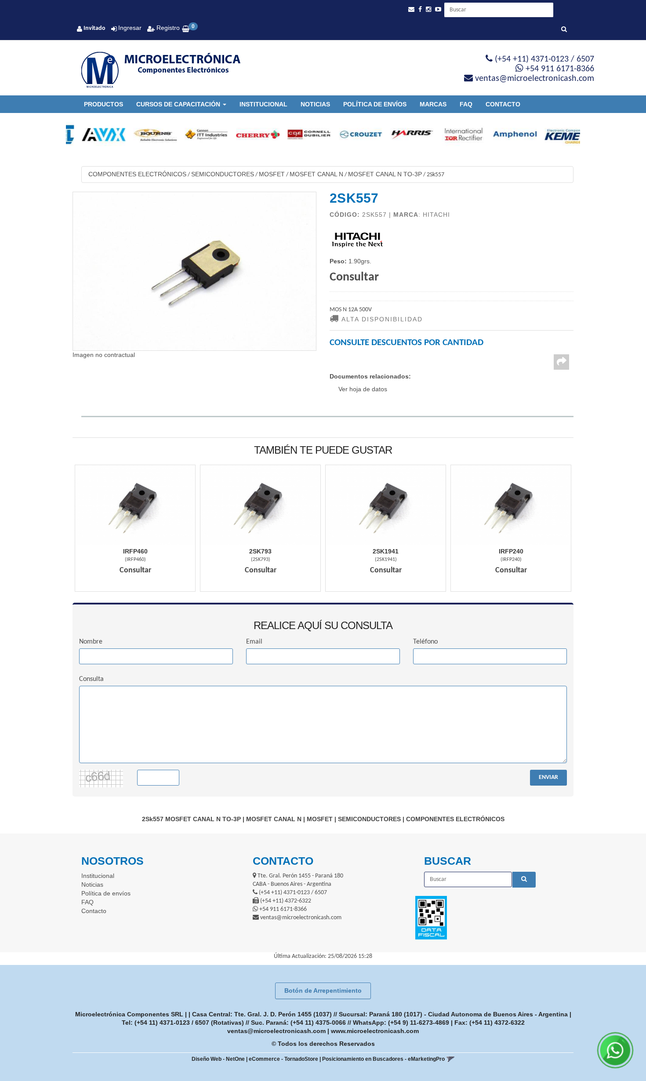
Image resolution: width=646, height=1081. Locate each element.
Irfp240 (511, 551)
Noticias (315, 104)
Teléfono (425, 641)
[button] (411, 9)
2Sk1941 (386, 551)
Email (254, 641)
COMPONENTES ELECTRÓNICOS (137, 174)
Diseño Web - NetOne (218, 1059)
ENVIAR (548, 777)
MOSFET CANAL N (316, 174)
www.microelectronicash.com (375, 1030)
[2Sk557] (194, 271)
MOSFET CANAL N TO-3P (385, 174)
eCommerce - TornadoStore (283, 1059)
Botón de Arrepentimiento (323, 990)
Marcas (433, 104)
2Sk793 (260, 551)
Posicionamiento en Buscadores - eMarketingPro (383, 1059)
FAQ (466, 104)
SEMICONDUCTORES (222, 174)
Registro (167, 27)
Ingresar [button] (130, 27)
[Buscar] (564, 30)
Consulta (91, 679)
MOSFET (272, 174)
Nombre (90, 641)
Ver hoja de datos (362, 389)
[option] (91, 134)
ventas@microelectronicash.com (276, 1030)
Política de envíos (374, 104)
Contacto (503, 104)
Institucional (263, 104)
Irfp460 (135, 551)
